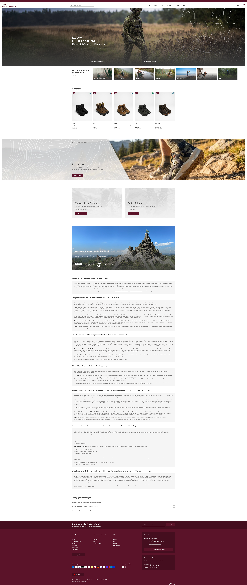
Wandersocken (132, 377)
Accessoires (170, 5)
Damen (148, 5)
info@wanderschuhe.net (155, 544)
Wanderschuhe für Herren (136, 291)
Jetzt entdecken (81, 213)
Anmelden (170, 525)
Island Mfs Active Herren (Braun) (100, 125)
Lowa (114, 541)
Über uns (95, 541)
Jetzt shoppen (77, 175)
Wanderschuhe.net (99, 534)
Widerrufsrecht (75, 549)
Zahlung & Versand (76, 541)
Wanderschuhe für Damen (121, 291)
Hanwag (115, 543)
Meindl (115, 539)
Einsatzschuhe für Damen (97, 61)
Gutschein (95, 539)
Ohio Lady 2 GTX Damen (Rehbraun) (122, 125)
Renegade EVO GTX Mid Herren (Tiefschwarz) (82, 125)
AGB (73, 551)
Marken (177, 5)
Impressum (74, 545)
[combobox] (82, 5)
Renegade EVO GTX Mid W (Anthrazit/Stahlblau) (144, 125)
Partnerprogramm (97, 543)
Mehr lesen (102, 258)
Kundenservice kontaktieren (158, 549)
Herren (155, 5)
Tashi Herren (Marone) (160, 125)
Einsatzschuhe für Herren (150, 61)
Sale (184, 5)
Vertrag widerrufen (78, 555)
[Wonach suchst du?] (71, 5)
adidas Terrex (116, 545)
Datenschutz (75, 547)
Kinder (161, 5)
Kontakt (74, 539)
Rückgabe (74, 543)
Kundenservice (77, 534)
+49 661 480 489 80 (154, 538)
